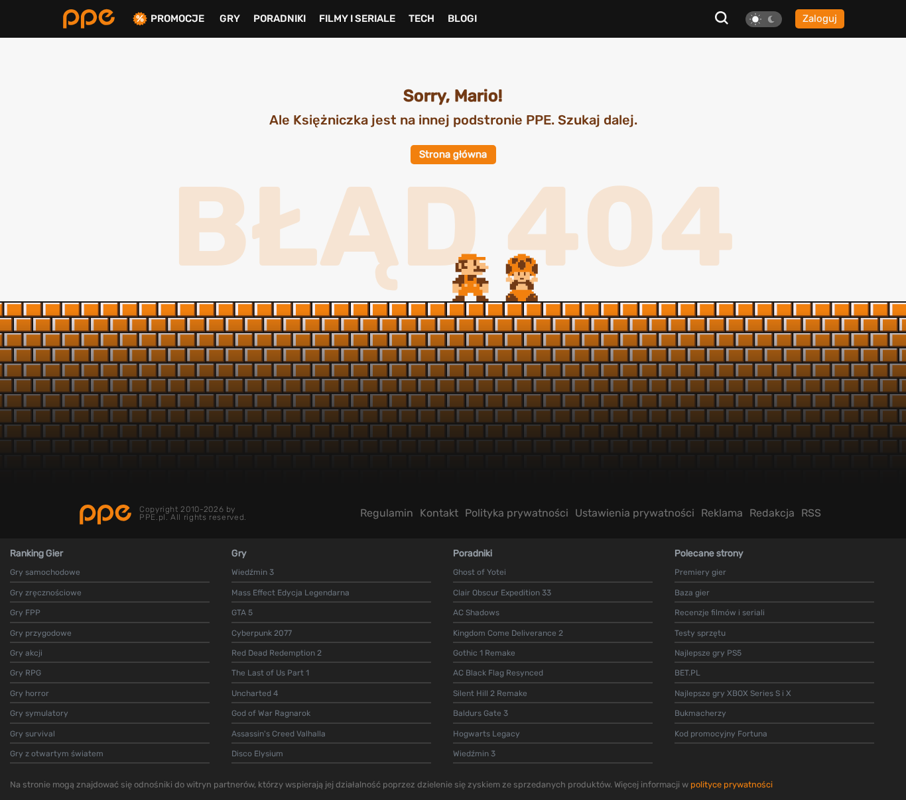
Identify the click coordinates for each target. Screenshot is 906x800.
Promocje (177, 19)
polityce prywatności (731, 784)
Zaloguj (820, 19)
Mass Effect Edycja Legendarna (290, 592)
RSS (811, 513)
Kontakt (439, 513)
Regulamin (386, 513)
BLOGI (462, 19)
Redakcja (772, 513)
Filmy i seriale (357, 19)
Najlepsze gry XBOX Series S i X (733, 693)
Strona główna (453, 154)
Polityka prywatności (516, 513)
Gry (230, 19)
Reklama (722, 513)
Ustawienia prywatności (634, 513)
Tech (421, 19)
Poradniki (279, 19)
